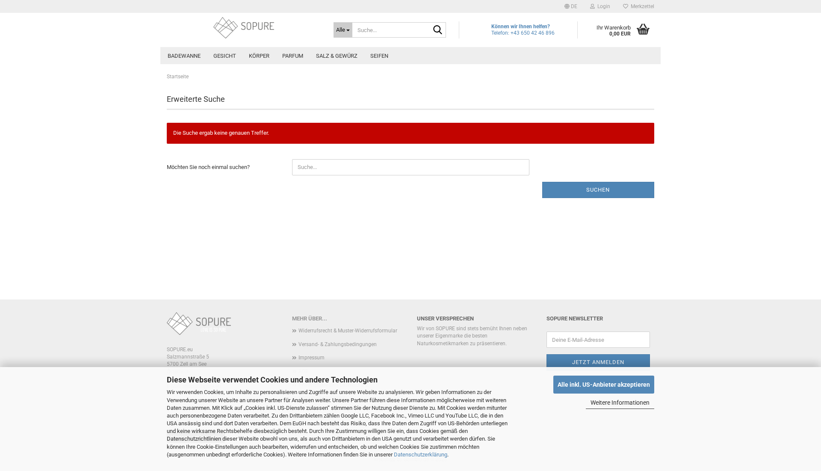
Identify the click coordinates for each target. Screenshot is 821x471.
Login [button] (602, 6)
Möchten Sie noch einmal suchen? (208, 167)
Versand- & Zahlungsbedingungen (337, 344)
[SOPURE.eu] (244, 28)
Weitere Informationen (620, 402)
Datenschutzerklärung (420, 454)
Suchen (598, 190)
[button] (571, 6)
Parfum (292, 56)
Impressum (311, 358)
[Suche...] (438, 30)
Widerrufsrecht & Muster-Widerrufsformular (347, 331)
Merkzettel (641, 6)
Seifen (379, 56)
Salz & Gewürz (336, 56)
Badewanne (184, 56)
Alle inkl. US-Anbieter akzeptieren (604, 384)
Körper (259, 56)
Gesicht (224, 56)
